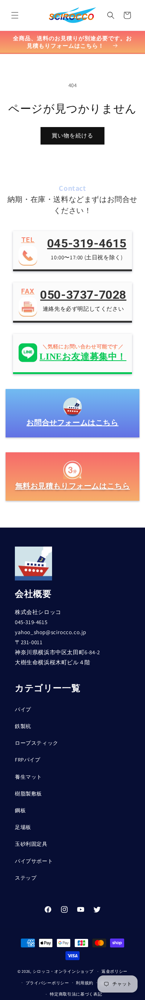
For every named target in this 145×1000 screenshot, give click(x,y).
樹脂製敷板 (28, 793)
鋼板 (20, 810)
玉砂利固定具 (31, 844)
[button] (15, 15)
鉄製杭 (23, 726)
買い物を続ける (72, 135)
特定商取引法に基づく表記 (76, 994)
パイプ (23, 709)
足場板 (23, 827)
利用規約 (84, 982)
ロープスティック (36, 743)
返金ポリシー (115, 971)
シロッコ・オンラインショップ (63, 971)
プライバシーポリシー (47, 982)
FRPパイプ (28, 759)
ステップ (25, 877)
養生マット (28, 776)
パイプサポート (34, 861)
